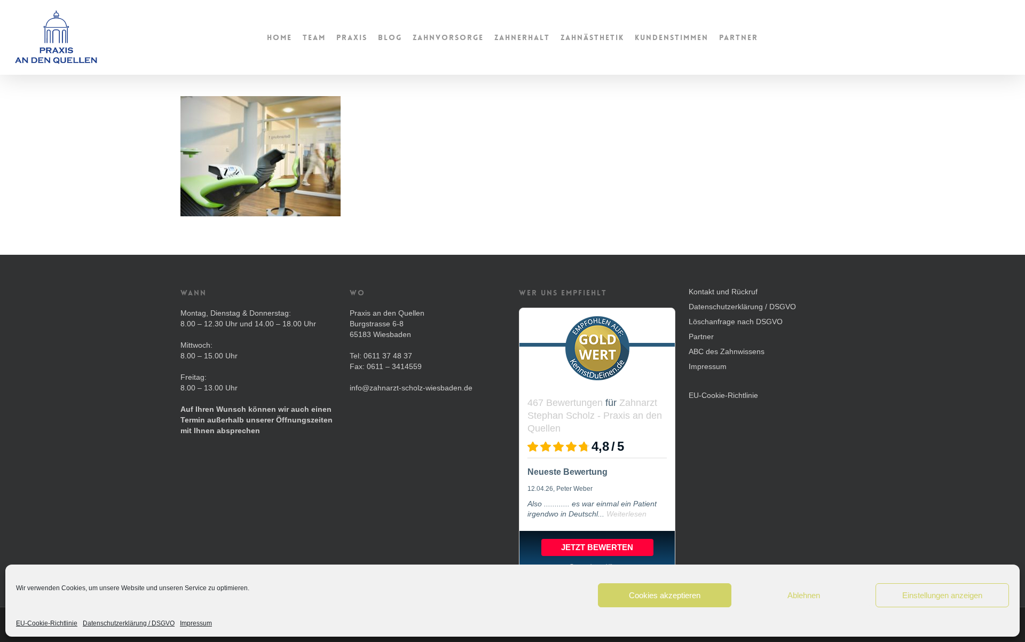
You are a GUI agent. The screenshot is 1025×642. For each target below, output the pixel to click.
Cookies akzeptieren (664, 595)
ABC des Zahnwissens (726, 351)
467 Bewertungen (565, 402)
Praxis (351, 37)
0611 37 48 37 (388, 355)
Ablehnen (803, 595)
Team (314, 37)
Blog (390, 37)
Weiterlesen (626, 514)
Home (279, 37)
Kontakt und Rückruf (723, 291)
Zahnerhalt (522, 37)
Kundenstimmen (671, 37)
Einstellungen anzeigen (942, 595)
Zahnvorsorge (448, 37)
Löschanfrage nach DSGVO (736, 321)
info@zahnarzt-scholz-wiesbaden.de (411, 387)
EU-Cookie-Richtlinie (46, 623)
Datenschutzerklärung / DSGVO (129, 623)
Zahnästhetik (592, 37)
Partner (738, 37)
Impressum (196, 623)
